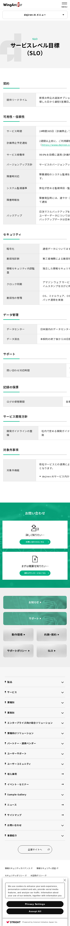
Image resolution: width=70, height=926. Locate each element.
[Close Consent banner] (64, 880)
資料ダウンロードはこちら (35, 573)
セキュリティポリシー (14, 875)
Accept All (35, 911)
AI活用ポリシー (37, 875)
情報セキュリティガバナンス (17, 868)
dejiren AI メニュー (35, 14)
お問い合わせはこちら (35, 541)
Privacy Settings (35, 904)
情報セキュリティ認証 (46, 868)
